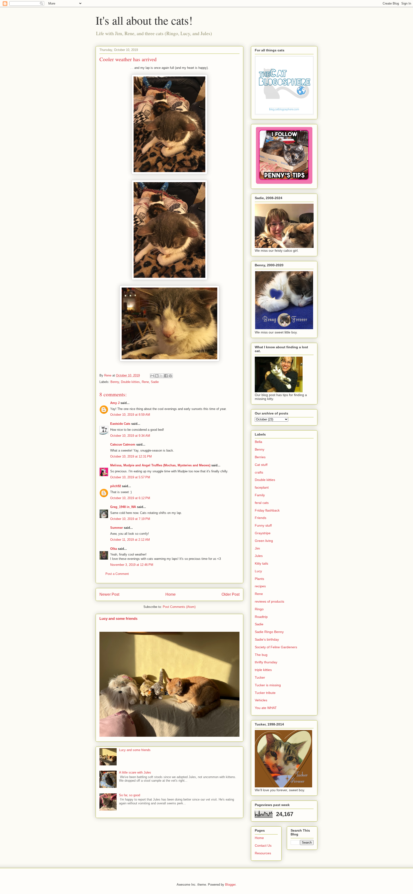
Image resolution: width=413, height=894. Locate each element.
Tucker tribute (265, 693)
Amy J (115, 403)
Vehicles (261, 700)
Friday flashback (267, 510)
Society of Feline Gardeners (276, 647)
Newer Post (109, 594)
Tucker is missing (268, 685)
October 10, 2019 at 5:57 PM (130, 477)
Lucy (258, 571)
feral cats (262, 503)
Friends (260, 518)
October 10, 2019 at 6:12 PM (130, 498)
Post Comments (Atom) (179, 607)
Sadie (155, 382)
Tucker (260, 677)
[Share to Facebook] (165, 375)
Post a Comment (117, 574)
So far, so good (129, 795)
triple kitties (263, 670)
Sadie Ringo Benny (269, 632)
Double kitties (130, 382)
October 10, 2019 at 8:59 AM (130, 414)
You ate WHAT (266, 708)
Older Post (230, 594)
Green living (264, 541)
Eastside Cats (120, 423)
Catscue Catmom (122, 444)
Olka (113, 549)
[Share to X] (161, 375)
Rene (145, 382)
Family (260, 495)
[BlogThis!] (156, 375)
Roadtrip (261, 617)
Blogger (230, 884)
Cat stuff (261, 465)
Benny (114, 382)
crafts (259, 472)
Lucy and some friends (118, 618)
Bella (258, 442)
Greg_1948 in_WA (123, 507)
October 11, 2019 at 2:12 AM (130, 539)
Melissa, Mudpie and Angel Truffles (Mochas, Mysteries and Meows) (160, 465)
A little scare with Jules (135, 772)
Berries (260, 457)
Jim (257, 548)
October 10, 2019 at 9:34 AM (130, 435)
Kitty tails (261, 563)
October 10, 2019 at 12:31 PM (131, 456)
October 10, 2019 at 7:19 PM (130, 519)
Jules (259, 556)
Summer (116, 527)
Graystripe (263, 533)
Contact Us (263, 845)
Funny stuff (263, 525)
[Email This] (152, 375)
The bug (261, 655)
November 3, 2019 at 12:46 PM (131, 565)
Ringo (259, 609)
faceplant (262, 487)
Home (170, 594)
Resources (263, 853)
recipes (260, 586)
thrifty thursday (266, 662)
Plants (259, 579)
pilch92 (115, 486)
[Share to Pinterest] (170, 375)
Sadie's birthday (267, 639)
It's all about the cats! (144, 20)
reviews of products (269, 601)
